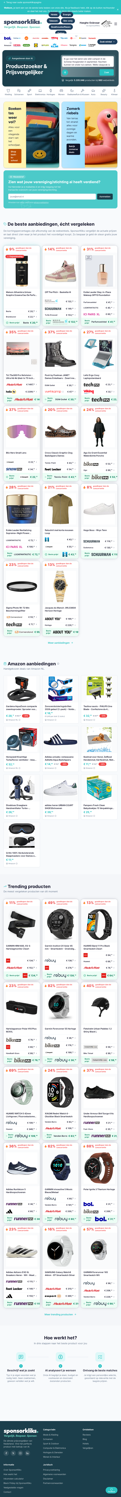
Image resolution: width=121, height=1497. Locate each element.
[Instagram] (20, 1453)
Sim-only (68, 20)
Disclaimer (48, 1478)
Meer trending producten (59, 1314)
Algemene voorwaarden (54, 1474)
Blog (85, 1439)
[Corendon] (45, 38)
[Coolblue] (26, 38)
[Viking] (54, 38)
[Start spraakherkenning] (65, 72)
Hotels (54, 14)
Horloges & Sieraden (53, 1452)
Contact (7, 1492)
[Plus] (45, 45)
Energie (67, 14)
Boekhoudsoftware (61, 27)
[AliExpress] (64, 45)
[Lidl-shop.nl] (36, 45)
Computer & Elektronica (54, 1448)
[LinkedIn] (27, 1453)
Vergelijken (88, 1448)
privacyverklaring (41, 202)
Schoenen (48, 1439)
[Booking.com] (17, 38)
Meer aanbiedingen (59, 642)
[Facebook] (6, 1453)
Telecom (53, 20)
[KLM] (54, 45)
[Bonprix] (73, 45)
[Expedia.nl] (83, 38)
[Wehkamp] (73, 38)
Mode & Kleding (50, 1434)
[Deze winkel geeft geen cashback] (76, 36)
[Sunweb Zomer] (92, 38)
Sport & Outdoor (51, 1443)
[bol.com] (8, 38)
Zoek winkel (106, 41)
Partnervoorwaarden (53, 1483)
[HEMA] (17, 45)
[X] (13, 1453)
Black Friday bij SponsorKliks (17, 1483)
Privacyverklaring (51, 1470)
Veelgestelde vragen (13, 1487)
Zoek (106, 72)
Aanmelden (104, 196)
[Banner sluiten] (118, 10)
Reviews (87, 1434)
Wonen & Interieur (51, 1457)
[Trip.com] (64, 38)
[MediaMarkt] (36, 38)
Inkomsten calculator (14, 1478)
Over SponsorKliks (12, 1470)
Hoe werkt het (10, 1474)
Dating (61, 33)
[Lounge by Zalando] (92, 45)
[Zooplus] (26, 45)
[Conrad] (83, 45)
